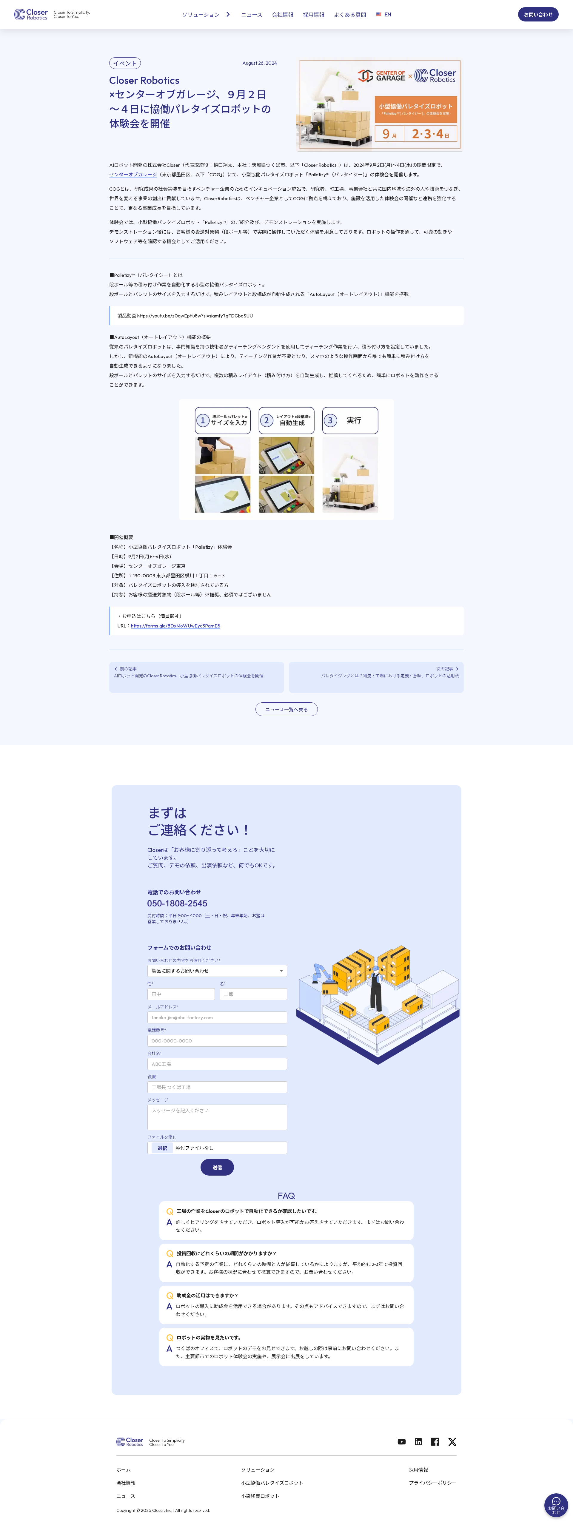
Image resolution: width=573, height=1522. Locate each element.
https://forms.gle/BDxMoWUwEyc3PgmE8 (175, 626)
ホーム (123, 1470)
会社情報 (125, 1483)
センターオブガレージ (133, 175)
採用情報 (418, 1470)
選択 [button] (162, 1148)
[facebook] (435, 1442)
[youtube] (401, 1442)
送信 (217, 1168)
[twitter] (452, 1442)
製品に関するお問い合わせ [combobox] (180, 971)
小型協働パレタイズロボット (272, 1483)
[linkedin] (418, 1442)
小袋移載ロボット (260, 1496)
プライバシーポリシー (433, 1483)
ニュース (125, 1496)
